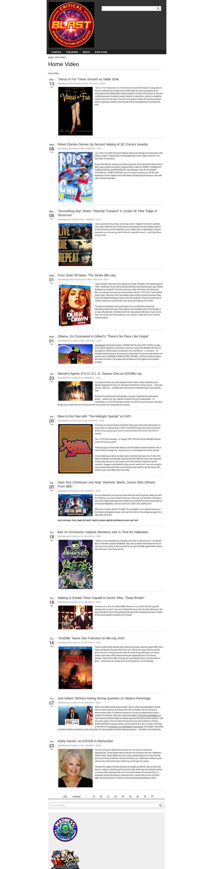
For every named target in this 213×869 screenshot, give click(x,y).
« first (64, 796)
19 (94, 796)
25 (138, 796)
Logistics (56, 52)
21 (108, 796)
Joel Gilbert (99, 345)
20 (101, 796)
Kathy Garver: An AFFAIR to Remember (85, 741)
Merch (86, 52)
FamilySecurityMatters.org (150, 715)
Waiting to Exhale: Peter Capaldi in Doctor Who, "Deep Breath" (101, 598)
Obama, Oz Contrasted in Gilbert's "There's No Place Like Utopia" (103, 336)
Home (50, 57)
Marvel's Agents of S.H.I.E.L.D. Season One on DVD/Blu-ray (100, 373)
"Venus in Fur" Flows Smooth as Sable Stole (88, 79)
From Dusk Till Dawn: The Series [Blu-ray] (87, 275)
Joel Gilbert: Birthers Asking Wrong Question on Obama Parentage (104, 698)
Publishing (72, 52)
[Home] (71, 24)
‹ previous (76, 796)
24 (130, 796)
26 (145, 796)
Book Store (101, 52)
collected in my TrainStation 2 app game (126, 726)
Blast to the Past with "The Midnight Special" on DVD (94, 416)
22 (116, 796)
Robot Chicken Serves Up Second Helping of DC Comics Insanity (103, 144)
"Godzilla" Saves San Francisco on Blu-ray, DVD (91, 638)
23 (123, 796)
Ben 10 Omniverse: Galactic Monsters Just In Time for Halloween (103, 532)
